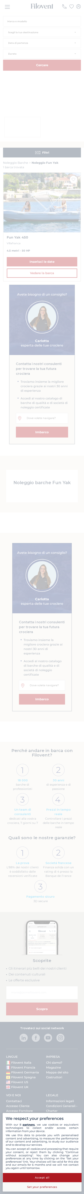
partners (29, 1124)
